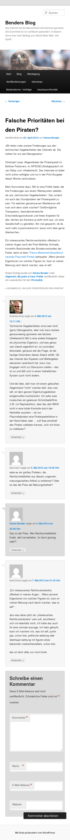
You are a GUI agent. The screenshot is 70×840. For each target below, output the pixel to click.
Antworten (17, 437)
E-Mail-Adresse (22, 785)
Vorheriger (12, 101)
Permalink (37, 280)
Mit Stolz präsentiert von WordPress (35, 832)
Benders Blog (20, 22)
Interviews (37, 81)
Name (18, 766)
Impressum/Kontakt (47, 89)
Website (16, 804)
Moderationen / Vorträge (19, 89)
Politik (39, 276)
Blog (19, 73)
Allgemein (10, 276)
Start (8, 73)
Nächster (58, 101)
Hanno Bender (52, 137)
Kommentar (20, 717)
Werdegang (33, 73)
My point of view (26, 276)
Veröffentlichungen (16, 81)
